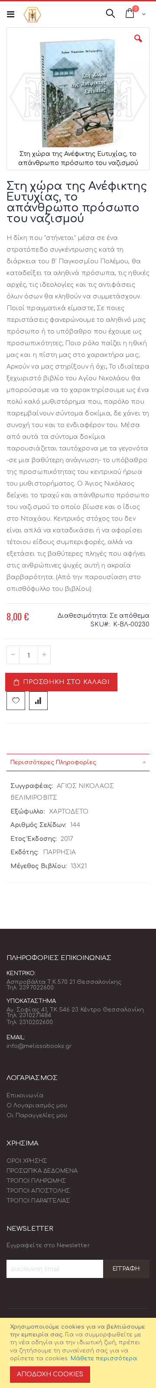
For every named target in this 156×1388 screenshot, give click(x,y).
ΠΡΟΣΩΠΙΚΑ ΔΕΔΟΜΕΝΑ (42, 1171)
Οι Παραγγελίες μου (36, 1115)
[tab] (78, 762)
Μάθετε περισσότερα (104, 1359)
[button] (138, 45)
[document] (79, 1353)
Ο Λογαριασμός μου (36, 1106)
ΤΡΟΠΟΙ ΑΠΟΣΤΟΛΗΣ (38, 1191)
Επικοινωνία (24, 1096)
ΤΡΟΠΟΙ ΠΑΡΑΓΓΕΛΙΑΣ (38, 1201)
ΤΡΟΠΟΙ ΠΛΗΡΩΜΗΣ (36, 1181)
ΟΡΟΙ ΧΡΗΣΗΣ (26, 1161)
